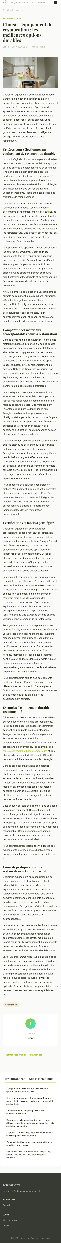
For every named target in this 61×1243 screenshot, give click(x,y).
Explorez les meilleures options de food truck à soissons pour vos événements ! (29, 1134)
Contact (6, 1225)
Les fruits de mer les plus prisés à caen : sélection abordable (26, 1112)
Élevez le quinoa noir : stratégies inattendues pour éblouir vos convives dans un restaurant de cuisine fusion (30, 1100)
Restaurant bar (18, 10)
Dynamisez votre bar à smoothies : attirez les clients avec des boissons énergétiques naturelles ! (28, 1154)
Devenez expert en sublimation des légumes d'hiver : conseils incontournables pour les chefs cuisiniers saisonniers (30, 1123)
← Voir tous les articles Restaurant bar (22, 1054)
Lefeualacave (11, 1185)
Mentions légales (10, 1220)
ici (49, 211)
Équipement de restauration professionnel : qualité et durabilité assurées (28, 1090)
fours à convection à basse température (25, 750)
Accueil (6, 10)
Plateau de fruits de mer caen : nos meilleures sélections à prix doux (29, 1143)
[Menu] (55, 2)
